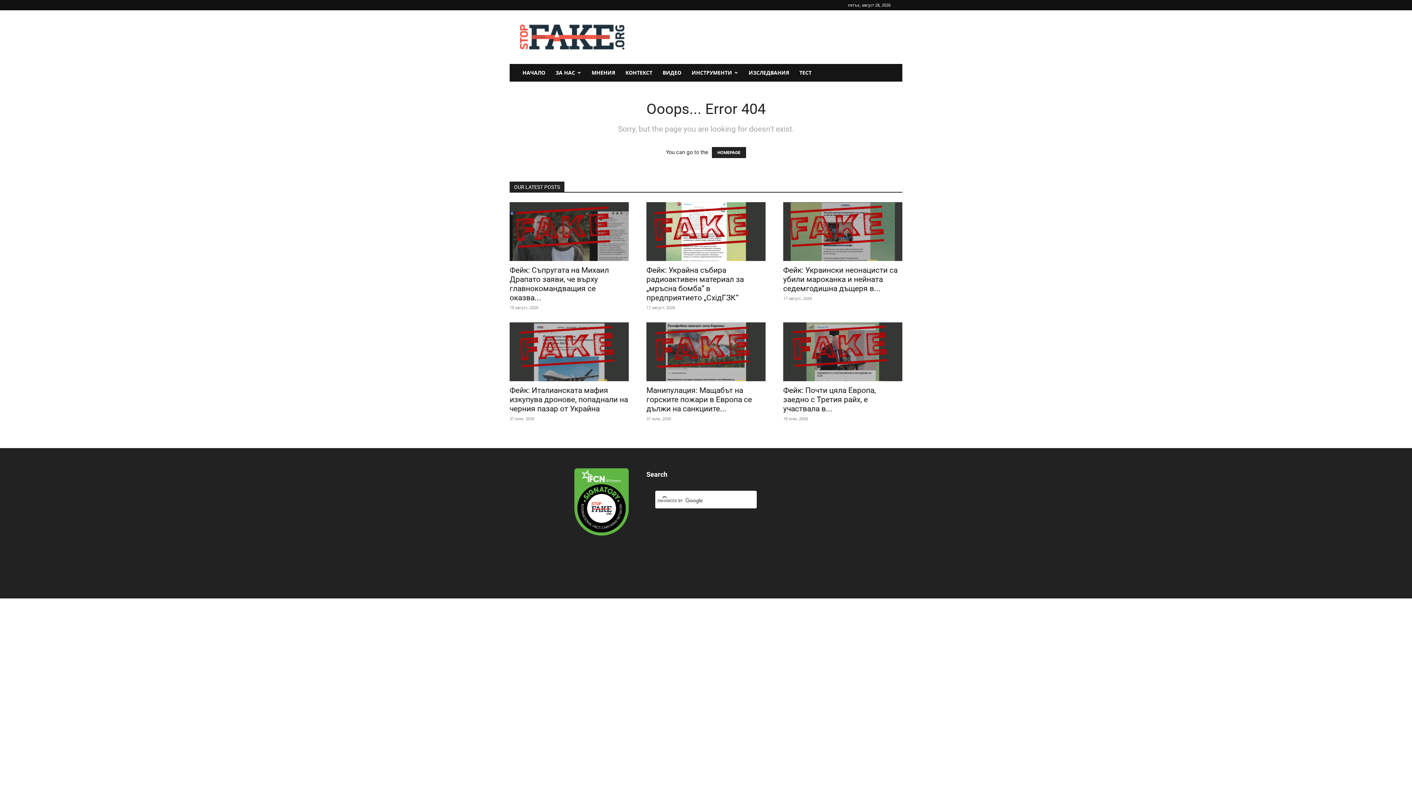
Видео (672, 72)
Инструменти (712, 72)
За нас (565, 72)
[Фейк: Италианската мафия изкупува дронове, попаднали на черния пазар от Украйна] (569, 351)
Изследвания (769, 72)
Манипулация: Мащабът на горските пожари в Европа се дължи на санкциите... (699, 399)
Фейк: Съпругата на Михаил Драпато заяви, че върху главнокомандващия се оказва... (559, 284)
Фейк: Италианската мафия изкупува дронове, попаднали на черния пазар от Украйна (569, 399)
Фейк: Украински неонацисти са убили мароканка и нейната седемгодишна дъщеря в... (840, 279)
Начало (534, 72)
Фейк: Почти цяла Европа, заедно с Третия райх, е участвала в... (829, 399)
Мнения (603, 72)
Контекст (638, 72)
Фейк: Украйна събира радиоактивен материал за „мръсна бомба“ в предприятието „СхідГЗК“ (695, 284)
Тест (805, 72)
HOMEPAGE (729, 152)
